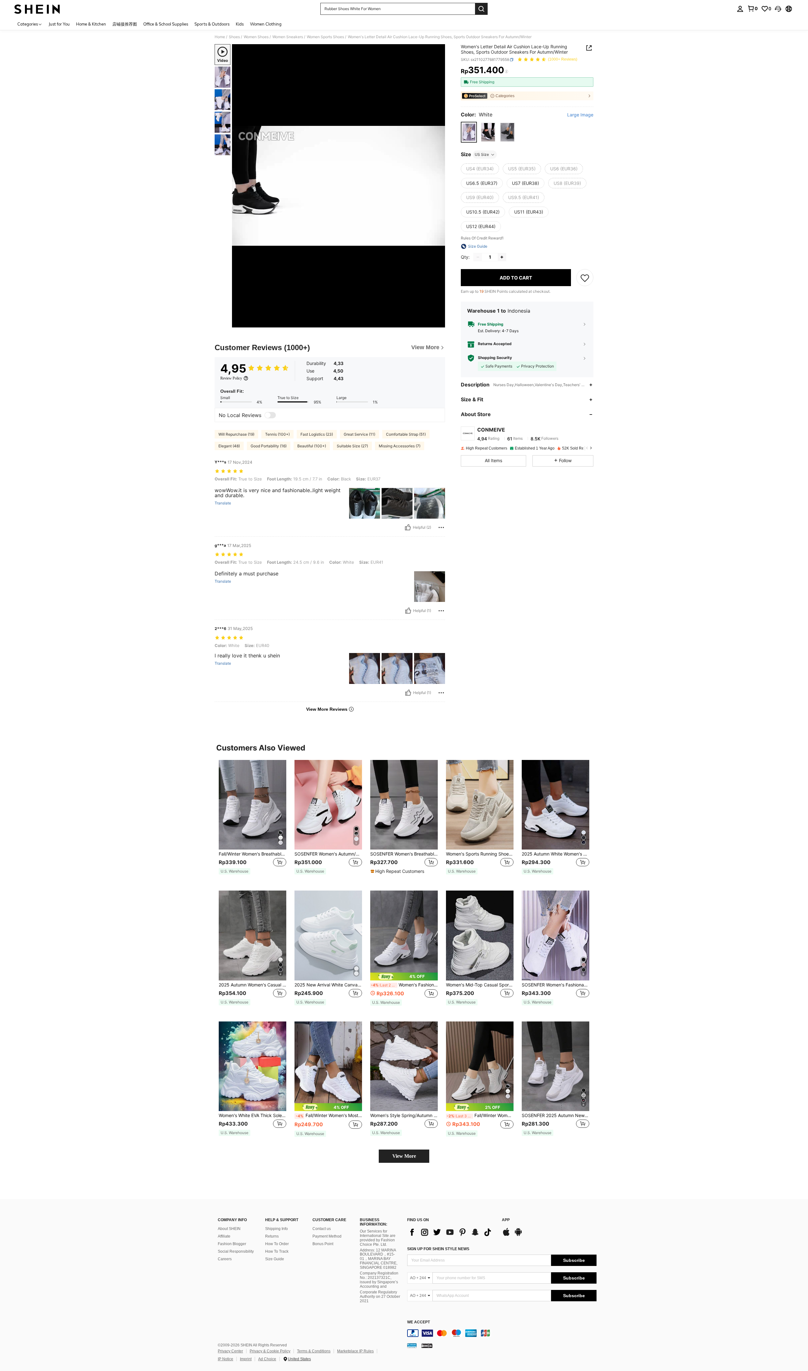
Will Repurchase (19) (236, 434)
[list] (451, 1232)
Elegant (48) (229, 446)
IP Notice (225, 1359)
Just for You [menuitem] (59, 23)
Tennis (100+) (277, 434)
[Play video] (338, 185)
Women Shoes (256, 37)
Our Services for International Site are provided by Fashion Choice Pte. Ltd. (377, 1238)
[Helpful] (408, 527)
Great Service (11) (359, 434)
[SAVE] (584, 277)
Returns (272, 1236)
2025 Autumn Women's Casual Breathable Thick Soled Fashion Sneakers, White (252, 984)
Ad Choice (267, 1359)
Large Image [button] (580, 114)
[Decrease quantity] (478, 257)
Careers (225, 1259)
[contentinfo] (502, 1333)
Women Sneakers (287, 37)
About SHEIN (229, 1229)
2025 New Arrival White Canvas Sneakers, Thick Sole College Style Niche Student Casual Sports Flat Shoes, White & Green (328, 984)
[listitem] (252, 820)
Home (220, 37)
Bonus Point (322, 1244)
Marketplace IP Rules (355, 1351)
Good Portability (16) (269, 446)
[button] (778, 9)
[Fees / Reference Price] (506, 71)
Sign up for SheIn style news (438, 1249)
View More (404, 1156)
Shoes (234, 37)
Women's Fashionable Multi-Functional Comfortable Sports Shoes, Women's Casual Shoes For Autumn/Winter (404, 984)
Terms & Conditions (313, 1351)
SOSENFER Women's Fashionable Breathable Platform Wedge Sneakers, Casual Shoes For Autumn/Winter (555, 984)
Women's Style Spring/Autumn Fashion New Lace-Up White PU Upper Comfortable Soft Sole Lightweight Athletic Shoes (404, 1115)
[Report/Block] (441, 527)
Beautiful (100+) (311, 446)
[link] (752, 8)
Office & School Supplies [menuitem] (165, 23)
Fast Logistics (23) (316, 434)
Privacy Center (230, 1351)
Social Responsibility (236, 1251)
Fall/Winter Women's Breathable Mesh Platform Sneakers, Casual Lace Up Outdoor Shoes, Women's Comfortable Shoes (252, 853)
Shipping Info (276, 1229)
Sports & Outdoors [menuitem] (211, 23)
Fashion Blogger (232, 1244)
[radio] (469, 132)
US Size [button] (482, 154)
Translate (223, 503)
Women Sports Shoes (325, 37)
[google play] (518, 1235)
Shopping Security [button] (495, 358)
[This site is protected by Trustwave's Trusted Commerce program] (412, 1345)
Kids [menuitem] (240, 23)
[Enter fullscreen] (438, 322)
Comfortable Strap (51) (406, 434)
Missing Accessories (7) (399, 446)
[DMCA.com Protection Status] (426, 1345)
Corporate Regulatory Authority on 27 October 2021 (380, 1296)
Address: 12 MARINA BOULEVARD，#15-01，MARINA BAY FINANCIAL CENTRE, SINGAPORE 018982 (378, 1259)
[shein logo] (37, 9)
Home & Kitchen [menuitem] (91, 23)
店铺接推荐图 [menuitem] (124, 23)
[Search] (481, 9)
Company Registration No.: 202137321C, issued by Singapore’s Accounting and (379, 1280)
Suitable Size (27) (352, 446)
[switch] (270, 415)
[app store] (506, 1235)
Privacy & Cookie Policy (270, 1351)
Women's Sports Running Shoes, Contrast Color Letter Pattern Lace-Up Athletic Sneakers (480, 853)
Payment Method (327, 1236)
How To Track (276, 1251)
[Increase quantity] (502, 257)
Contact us (321, 1229)
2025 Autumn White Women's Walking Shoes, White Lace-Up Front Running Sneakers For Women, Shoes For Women (555, 853)
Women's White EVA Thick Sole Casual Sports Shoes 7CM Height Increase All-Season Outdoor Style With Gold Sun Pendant (252, 1115)
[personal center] (740, 9)
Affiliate (224, 1236)
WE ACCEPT (418, 1322)
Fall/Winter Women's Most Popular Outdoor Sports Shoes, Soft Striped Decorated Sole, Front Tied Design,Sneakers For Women (329, 1115)
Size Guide (274, 1259)
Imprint (246, 1359)
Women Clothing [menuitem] (266, 23)
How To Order (277, 1244)
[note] (234, 871)
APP (506, 1220)
